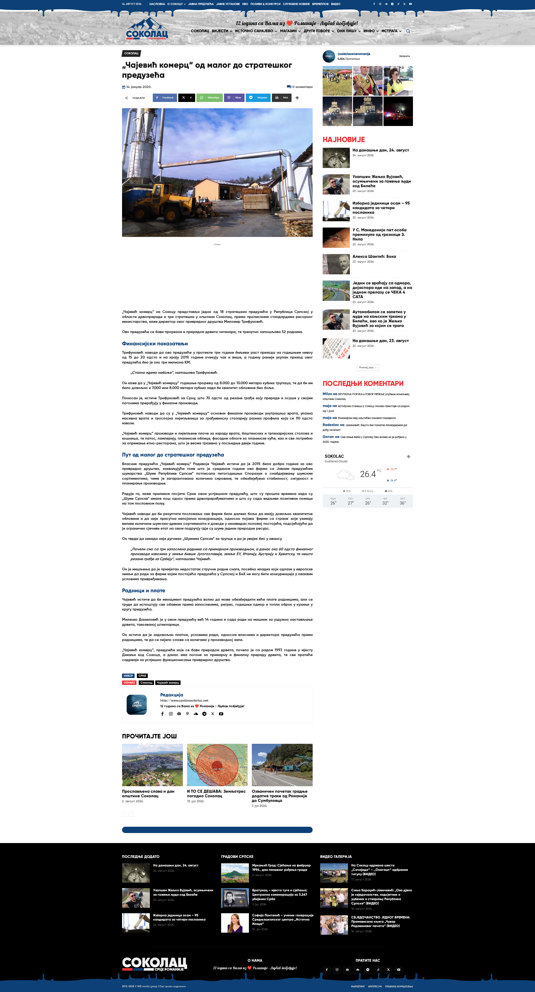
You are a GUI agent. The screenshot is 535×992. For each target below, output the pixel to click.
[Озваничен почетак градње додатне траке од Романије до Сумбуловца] (282, 765)
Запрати (404, 56)
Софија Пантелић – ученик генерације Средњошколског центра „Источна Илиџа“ (282, 919)
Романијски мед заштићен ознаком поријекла (367, 418)
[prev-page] (124, 814)
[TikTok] (398, 4)
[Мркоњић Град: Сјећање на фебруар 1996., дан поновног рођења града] (235, 873)
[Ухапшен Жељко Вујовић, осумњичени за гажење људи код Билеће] (336, 184)
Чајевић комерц (168, 682)
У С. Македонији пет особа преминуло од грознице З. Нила (379, 234)
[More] (297, 98)
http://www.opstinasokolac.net (184, 700)
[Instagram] (380, 4)
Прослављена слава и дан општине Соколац (148, 793)
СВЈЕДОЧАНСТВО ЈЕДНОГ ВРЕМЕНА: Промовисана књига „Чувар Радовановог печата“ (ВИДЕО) (380, 921)
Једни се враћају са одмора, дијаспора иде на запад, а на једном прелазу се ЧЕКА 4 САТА (382, 289)
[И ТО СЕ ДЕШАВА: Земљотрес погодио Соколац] (217, 765)
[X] (404, 4)
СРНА (142, 675)
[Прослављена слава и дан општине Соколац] (152, 765)
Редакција (171, 695)
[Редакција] (141, 704)
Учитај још (366, 367)
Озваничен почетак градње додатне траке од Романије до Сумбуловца (280, 796)
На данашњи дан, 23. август (381, 340)
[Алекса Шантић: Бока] (336, 264)
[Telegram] (392, 4)
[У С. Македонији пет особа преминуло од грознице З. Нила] (336, 238)
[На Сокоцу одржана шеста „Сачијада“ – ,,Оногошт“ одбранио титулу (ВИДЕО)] (334, 873)
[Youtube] (410, 4)
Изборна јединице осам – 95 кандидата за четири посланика (381, 208)
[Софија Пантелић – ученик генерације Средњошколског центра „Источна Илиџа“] (235, 923)
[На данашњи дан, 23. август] (336, 348)
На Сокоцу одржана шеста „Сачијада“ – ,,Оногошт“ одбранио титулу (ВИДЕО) (379, 869)
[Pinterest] (187, 714)
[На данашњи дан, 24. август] (336, 158)
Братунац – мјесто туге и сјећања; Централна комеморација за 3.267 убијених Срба (279, 894)
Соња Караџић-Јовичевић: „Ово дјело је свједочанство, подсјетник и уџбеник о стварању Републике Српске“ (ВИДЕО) (381, 896)
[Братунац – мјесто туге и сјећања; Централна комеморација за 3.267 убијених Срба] (235, 898)
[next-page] (131, 814)
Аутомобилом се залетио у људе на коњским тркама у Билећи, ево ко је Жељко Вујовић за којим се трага (379, 318)
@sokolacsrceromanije (354, 54)
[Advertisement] (217, 276)
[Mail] (179, 714)
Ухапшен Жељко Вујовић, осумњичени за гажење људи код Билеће (382, 181)
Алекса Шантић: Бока (374, 256)
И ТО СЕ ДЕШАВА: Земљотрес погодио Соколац (216, 793)
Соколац (131, 53)
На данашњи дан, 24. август (381, 150)
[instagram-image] (337, 80)
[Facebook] (374, 4)
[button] (408, 31)
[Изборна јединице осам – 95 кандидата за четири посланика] (336, 211)
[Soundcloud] (386, 4)
